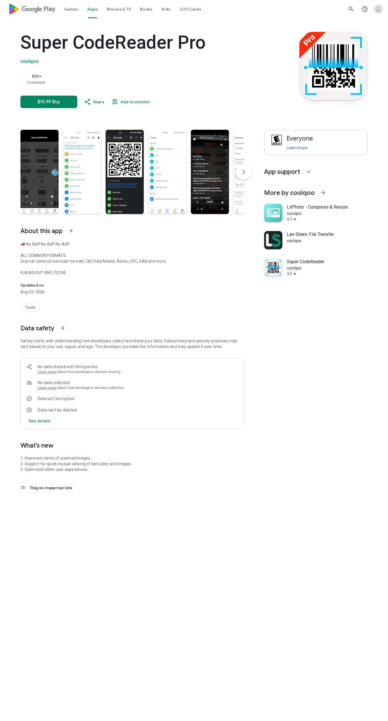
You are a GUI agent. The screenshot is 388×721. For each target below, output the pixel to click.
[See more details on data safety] (39, 421)
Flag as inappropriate (46, 487)
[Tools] (30, 307)
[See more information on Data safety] (62, 328)
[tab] (71, 9)
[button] (39, 172)
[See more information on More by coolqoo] (323, 192)
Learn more (47, 372)
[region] (134, 79)
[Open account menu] (378, 9)
